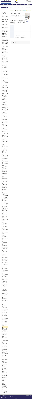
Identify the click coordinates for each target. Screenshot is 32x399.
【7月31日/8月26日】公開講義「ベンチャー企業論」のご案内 (4, 116)
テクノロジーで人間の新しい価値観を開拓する (27, 21)
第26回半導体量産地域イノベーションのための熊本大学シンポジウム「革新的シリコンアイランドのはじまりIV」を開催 (5, 105)
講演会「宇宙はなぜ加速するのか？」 (4, 250)
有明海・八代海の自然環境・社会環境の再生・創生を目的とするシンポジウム (5, 222)
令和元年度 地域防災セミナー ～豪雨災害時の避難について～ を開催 (5, 291)
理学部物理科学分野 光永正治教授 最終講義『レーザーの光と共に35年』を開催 (4, 226)
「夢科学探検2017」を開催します (4, 213)
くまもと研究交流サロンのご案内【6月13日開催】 (5, 112)
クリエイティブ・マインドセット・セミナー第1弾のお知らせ (4, 200)
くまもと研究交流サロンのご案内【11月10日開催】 (5, 129)
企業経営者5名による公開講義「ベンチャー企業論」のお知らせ (5, 284)
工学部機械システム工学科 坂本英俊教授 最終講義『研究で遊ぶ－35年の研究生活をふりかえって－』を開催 (5, 174)
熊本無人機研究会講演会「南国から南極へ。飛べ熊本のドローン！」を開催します (5, 209)
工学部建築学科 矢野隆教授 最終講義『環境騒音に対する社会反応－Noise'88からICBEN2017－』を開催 (5, 177)
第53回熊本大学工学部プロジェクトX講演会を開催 (4, 56)
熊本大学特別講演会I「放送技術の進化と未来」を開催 (4, 51)
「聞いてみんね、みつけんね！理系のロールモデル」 (5, 231)
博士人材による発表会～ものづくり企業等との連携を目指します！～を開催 (5, 144)
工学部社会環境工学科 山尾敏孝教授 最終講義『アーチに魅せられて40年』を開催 (4, 187)
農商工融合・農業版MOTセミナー (4, 34)
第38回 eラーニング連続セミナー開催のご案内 (5, 369)
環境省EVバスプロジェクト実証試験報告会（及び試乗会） (4, 254)
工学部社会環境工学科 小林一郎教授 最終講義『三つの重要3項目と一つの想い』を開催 (5, 169)
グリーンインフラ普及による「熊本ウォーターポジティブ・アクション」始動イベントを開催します (5, 378)
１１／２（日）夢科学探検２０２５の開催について (5, 387)
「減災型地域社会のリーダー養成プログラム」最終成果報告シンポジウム (5, 162)
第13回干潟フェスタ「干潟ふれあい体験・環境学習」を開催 (4, 15)
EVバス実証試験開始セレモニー (4, 223)
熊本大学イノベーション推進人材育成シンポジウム (5, 38)
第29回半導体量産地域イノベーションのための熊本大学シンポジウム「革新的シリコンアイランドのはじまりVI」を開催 (5, 146)
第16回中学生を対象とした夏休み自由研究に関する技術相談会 (4, 281)
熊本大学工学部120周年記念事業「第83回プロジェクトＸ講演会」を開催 (5, 181)
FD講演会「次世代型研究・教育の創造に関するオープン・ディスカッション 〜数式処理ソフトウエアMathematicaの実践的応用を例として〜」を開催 (5, 94)
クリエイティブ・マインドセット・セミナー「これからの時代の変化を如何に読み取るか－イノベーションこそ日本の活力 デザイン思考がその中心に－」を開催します (5, 132)
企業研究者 (8, 0)
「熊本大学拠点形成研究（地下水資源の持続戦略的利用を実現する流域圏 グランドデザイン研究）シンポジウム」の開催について (5, 196)
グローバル (16, 4)
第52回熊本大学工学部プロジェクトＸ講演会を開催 (4, 54)
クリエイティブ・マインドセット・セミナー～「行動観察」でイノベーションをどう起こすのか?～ (5, 122)
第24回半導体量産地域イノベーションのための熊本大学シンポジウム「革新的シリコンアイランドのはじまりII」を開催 (5, 75)
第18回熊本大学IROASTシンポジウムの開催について (5, 353)
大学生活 (24, 4)
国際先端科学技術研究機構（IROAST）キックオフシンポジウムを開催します (5, 194)
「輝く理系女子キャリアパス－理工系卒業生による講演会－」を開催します (5, 156)
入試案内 (20, 4)
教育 (7, 4)
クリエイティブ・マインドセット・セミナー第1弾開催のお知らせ (4, 300)
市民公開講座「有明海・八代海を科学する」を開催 (5, 78)
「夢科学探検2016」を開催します (4, 154)
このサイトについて (11, 396)
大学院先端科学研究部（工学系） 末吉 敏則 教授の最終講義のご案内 (5, 264)
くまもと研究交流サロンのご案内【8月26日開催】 (5, 77)
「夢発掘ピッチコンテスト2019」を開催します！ (4, 285)
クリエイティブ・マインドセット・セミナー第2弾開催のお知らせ (4, 244)
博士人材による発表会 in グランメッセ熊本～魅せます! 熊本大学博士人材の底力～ (4, 102)
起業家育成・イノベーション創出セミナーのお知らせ (5, 33)
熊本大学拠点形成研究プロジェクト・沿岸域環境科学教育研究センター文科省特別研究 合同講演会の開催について (5, 164)
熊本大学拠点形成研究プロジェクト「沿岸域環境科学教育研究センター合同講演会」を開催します (5, 139)
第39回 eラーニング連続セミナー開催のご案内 (5, 371)
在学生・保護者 (5, 0)
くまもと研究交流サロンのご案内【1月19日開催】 (5, 136)
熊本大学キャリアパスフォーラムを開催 (5, 49)
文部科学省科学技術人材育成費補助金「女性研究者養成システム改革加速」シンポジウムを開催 (5, 58)
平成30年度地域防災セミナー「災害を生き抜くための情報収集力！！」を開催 (5, 246)
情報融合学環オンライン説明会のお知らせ (5, 383)
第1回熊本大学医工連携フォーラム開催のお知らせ (5, 63)
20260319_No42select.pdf (4, 391)
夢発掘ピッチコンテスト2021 (4, 328)
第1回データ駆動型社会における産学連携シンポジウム (5, 336)
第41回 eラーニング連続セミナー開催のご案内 (5, 381)
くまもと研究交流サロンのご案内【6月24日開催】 (5, 69)
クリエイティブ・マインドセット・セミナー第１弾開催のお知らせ (5, 241)
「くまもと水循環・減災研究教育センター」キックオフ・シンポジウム (5, 204)
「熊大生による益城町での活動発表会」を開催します (5, 270)
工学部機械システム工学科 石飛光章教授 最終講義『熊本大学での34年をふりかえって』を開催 (4, 185)
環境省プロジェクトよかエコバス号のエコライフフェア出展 (5, 229)
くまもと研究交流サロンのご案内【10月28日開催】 (5, 80)
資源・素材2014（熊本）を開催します (4, 118)
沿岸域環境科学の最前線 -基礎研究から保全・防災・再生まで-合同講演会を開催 (5, 36)
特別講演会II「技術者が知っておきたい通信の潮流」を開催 (5, 52)
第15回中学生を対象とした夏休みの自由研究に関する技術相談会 (5, 236)
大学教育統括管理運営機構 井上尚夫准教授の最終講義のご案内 (5, 255)
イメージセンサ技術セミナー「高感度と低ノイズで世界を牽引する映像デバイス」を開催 (5, 24)
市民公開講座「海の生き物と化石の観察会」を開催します (5, 119)
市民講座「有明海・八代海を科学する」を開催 (5, 29)
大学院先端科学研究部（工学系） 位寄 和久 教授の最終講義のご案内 (5, 273)
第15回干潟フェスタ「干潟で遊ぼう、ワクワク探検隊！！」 (4, 113)
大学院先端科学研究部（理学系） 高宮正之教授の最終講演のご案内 (5, 259)
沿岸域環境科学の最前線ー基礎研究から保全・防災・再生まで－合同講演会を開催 (5, 88)
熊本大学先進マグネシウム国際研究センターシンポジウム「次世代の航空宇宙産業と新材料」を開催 (5, 61)
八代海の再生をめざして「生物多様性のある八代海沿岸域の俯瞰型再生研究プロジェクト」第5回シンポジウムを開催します (5, 141)
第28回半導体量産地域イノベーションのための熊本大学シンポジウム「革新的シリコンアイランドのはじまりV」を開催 (5, 108)
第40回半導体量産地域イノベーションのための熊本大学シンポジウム (5, 279)
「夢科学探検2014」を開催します (4, 125)
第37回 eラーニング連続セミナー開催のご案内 (5, 361)
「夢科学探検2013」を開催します (4, 91)
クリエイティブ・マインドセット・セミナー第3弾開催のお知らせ (4, 252)
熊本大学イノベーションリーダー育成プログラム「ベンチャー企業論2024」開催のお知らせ (5, 368)
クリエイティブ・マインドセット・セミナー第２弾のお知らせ (4, 282)
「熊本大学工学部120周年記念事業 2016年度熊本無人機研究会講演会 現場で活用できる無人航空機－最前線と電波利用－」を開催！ (5, 159)
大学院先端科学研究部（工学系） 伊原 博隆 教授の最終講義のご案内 (5, 269)
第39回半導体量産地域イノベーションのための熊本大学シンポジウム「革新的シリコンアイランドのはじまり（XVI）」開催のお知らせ (5, 261)
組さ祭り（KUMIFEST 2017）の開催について (5, 183)
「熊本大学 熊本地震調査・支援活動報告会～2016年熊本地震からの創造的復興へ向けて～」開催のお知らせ (5, 150)
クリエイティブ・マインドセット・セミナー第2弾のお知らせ (4, 206)
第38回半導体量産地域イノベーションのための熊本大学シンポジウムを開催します (5, 235)
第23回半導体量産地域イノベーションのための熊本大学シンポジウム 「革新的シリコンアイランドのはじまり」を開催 (5, 67)
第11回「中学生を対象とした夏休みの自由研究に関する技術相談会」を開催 (5, 71)
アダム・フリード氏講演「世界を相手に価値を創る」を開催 (5, 90)
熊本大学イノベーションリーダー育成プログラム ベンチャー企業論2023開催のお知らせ (5, 352)
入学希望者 (2, 0)
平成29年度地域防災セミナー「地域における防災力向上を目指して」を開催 (5, 219)
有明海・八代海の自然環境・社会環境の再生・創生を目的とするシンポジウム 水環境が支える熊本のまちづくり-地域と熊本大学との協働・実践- (5, 294)
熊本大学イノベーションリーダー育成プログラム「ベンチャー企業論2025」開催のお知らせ (5, 386)
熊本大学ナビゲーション (5, 7)
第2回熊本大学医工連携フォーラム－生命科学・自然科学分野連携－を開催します (5, 128)
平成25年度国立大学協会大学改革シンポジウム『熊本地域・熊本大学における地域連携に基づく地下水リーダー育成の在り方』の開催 (5, 82)
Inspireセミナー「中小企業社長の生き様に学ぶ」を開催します (4, 135)
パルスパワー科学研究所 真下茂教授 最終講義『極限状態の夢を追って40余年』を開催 (4, 192)
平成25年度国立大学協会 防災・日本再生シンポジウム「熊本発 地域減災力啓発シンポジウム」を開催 (5, 86)
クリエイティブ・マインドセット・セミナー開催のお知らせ (4, 148)
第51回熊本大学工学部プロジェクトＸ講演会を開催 (4, 48)
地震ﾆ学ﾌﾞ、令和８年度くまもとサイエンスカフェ (4, 392)
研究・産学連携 (12, 4)
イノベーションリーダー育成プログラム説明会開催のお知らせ (5, 349)
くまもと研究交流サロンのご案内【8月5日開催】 (5, 115)
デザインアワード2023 (4, 350)
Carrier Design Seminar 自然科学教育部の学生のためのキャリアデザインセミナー (5, 332)
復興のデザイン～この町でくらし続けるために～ (5, 233)
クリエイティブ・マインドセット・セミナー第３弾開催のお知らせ (5, 297)
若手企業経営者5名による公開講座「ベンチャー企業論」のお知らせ (5, 211)
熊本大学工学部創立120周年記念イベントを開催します (5, 214)
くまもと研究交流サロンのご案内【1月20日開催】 (5, 98)
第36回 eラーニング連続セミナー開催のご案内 (5, 357)
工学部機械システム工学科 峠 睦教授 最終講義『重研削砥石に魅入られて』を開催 (5, 189)
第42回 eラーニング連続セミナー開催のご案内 (5, 389)
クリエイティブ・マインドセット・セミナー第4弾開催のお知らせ (4, 257)
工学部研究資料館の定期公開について (5, 13)
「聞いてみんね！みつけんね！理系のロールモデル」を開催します (5, 202)
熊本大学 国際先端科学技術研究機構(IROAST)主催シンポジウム (5, 216)
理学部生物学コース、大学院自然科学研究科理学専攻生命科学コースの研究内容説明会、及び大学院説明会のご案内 (5, 22)
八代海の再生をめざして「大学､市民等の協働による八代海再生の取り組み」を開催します (5, 46)
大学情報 (3, 4)
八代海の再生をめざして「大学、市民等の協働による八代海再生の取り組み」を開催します (5, 100)
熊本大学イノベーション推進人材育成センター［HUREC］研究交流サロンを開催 (5, 17)
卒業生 (6, 0)
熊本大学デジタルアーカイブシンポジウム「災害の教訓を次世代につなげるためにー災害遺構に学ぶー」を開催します (5, 313)
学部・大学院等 (28, 4)
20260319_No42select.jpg (4, 390)
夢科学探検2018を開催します (4, 242)
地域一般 (10, 0)
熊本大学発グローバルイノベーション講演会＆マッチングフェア (5, 42)
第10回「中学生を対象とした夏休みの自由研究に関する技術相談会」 (5, 19)
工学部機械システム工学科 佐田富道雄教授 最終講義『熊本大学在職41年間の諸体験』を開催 (4, 171)
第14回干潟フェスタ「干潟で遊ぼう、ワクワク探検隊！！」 (4, 65)
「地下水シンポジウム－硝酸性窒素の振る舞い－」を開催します (5, 124)
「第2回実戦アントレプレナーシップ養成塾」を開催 (4, 96)
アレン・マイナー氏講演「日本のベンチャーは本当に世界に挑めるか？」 (5, 110)
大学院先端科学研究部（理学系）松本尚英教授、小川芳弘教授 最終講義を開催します (5, 179)
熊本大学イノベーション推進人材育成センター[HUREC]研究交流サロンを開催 (5, 31)
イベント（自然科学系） (4, 12)
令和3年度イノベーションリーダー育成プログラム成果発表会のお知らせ (5, 334)
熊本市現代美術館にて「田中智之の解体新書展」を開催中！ (5, 289)
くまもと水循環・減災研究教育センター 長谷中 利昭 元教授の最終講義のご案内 (5, 275)
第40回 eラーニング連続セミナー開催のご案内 (5, 380)
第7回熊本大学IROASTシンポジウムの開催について (4, 325)
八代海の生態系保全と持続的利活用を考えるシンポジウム (5, 228)
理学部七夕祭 (3, 207)
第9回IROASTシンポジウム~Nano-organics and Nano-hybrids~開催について (4, 330)
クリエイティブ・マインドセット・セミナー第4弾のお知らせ (4, 224)
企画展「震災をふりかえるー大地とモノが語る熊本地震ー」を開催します (5, 310)
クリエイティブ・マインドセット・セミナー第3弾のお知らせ (4, 217)
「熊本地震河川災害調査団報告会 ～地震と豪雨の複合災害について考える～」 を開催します (5, 199)
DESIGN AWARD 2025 (4, 384)
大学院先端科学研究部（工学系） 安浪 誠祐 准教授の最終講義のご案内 (5, 267)
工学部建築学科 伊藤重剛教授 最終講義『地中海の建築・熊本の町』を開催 (5, 167)
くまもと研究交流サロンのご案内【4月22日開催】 (5, 59)
